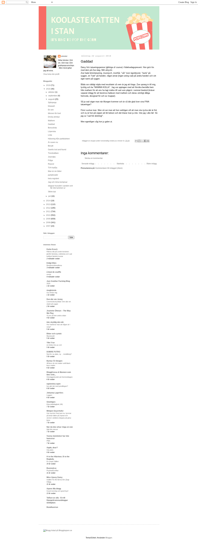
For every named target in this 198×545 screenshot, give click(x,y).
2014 (48, 201)
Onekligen (51, 402)
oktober (51, 92)
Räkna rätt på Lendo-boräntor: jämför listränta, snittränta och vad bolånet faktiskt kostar (59, 254)
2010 (48, 215)
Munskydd (50, 336)
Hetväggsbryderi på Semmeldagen (60, 377)
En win (51, 110)
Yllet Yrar (51, 343)
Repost (51, 164)
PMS (48, 441)
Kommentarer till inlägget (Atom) (109, 168)
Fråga (50, 160)
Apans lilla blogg (54, 489)
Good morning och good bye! (57, 491)
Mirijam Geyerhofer (55, 411)
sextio (49, 274)
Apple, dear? (52, 448)
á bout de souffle (54, 272)
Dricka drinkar (54, 117)
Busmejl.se (51, 468)
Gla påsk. (50, 450)
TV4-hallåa (52, 168)
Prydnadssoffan (52, 470)
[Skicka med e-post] (136, 140)
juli (49, 196)
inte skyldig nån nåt (55, 322)
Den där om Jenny (55, 299)
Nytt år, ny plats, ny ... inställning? (59, 354)
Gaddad (51, 124)
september (53, 96)
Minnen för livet (54, 113)
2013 (48, 204)
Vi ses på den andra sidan (56, 315)
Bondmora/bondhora (54, 265)
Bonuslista (52, 128)
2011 (48, 211)
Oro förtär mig (52, 293)
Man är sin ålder (55, 171)
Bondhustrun (52, 507)
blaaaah (51, 106)
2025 (48, 283)
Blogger (108, 538)
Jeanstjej (52, 157)
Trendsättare (53, 153)
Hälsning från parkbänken (59, 139)
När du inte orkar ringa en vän (60, 427)
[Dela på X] (142, 140)
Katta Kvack (52, 249)
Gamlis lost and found (57, 149)
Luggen (49, 395)
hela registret (53, 178)
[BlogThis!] (139, 140)
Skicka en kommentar (94, 158)
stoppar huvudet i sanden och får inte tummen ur (60, 187)
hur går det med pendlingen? (57, 386)
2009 (48, 219)
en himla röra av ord (54, 345)
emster (64, 56)
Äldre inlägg (151, 164)
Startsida (120, 164)
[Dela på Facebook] (145, 140)
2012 (48, 208)
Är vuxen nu (53, 142)
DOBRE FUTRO (53, 352)
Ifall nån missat (52, 429)
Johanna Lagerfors (55, 393)
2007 (48, 226)
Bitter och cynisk (54, 334)
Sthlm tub (52, 192)
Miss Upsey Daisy (54, 477)
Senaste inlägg (88, 164)
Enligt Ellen (51, 263)
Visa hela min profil (51, 74)
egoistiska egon (53, 384)
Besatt (50, 146)
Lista (50, 135)
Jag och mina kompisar (57, 182)
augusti (51, 99)
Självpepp (52, 102)
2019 (48, 85)
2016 (48, 89)
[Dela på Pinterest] (148, 140)
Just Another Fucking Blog (58, 281)
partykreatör (53, 175)
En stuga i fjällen (53, 461)
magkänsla (51, 290)
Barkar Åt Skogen (54, 361)
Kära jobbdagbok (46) (55, 404)
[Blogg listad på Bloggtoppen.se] (57, 530)
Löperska (52, 131)
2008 (48, 222)
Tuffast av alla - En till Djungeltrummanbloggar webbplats (57, 500)
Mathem (51, 121)
